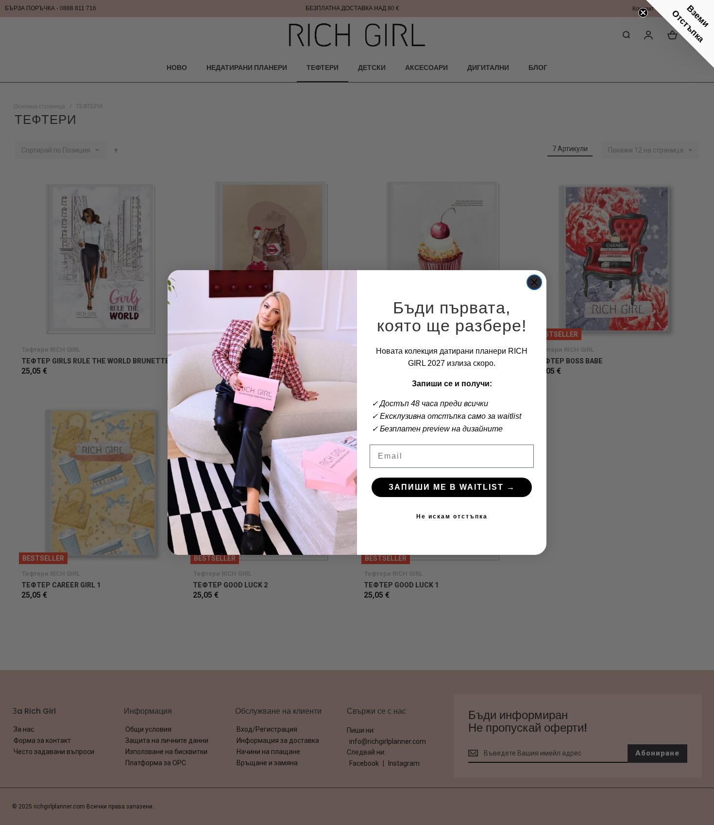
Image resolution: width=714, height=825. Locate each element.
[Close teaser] (643, 12)
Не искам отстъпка (452, 516)
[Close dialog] (534, 282)
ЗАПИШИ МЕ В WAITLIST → (452, 487)
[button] (680, 34)
